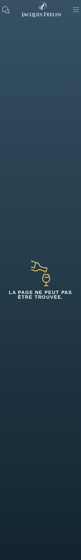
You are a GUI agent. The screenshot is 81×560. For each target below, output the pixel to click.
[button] (76, 10)
